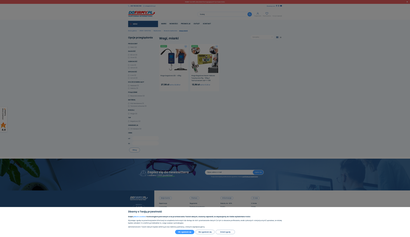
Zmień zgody (225, 232)
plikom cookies (139, 217)
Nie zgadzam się (205, 232)
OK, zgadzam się (184, 232)
